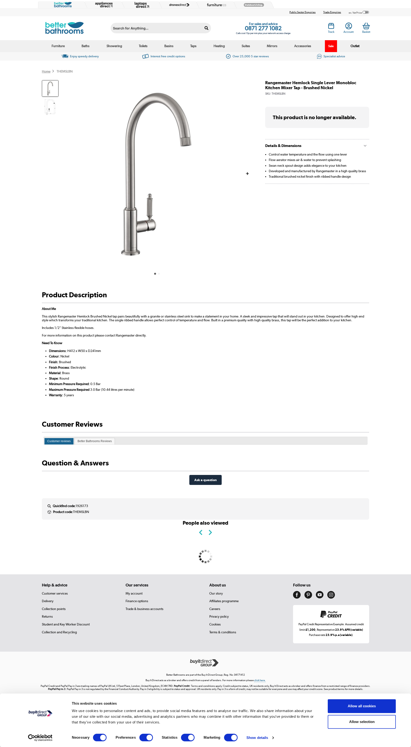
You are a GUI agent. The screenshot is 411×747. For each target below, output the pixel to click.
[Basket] (366, 26)
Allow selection (362, 722)
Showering (114, 46)
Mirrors (272, 46)
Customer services (55, 593)
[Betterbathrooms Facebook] (297, 597)
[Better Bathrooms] (62, 5)
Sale (331, 46)
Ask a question (205, 480)
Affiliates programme (224, 601)
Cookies (215, 624)
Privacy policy (219, 616)
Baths (85, 46)
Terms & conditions (222, 632)
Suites (246, 46)
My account (134, 593)
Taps (193, 46)
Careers (214, 609)
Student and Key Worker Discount (66, 624)
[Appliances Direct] (103, 5)
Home (46, 71)
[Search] (206, 28)
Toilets (143, 46)
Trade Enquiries (332, 12)
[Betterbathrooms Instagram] (331, 597)
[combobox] (161, 28)
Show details (257, 738)
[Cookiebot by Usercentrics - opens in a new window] (40, 737)
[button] (247, 173)
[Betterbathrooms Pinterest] (308, 597)
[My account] (348, 27)
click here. (260, 680)
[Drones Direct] (178, 5)
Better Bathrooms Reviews (95, 441)
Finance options (137, 601)
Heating (219, 46)
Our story (216, 593)
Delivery (48, 601)
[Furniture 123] (215, 5)
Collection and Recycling (59, 632)
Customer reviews (59, 441)
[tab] (59, 441)
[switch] (146, 737)
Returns (47, 616)
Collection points (54, 609)
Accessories (302, 46)
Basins (168, 46)
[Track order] (331, 27)
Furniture (58, 46)
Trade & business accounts (144, 609)
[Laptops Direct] (140, 5)
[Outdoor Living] (252, 5)
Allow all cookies (362, 706)
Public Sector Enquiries (302, 12)
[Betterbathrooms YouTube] (319, 597)
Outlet (355, 46)
